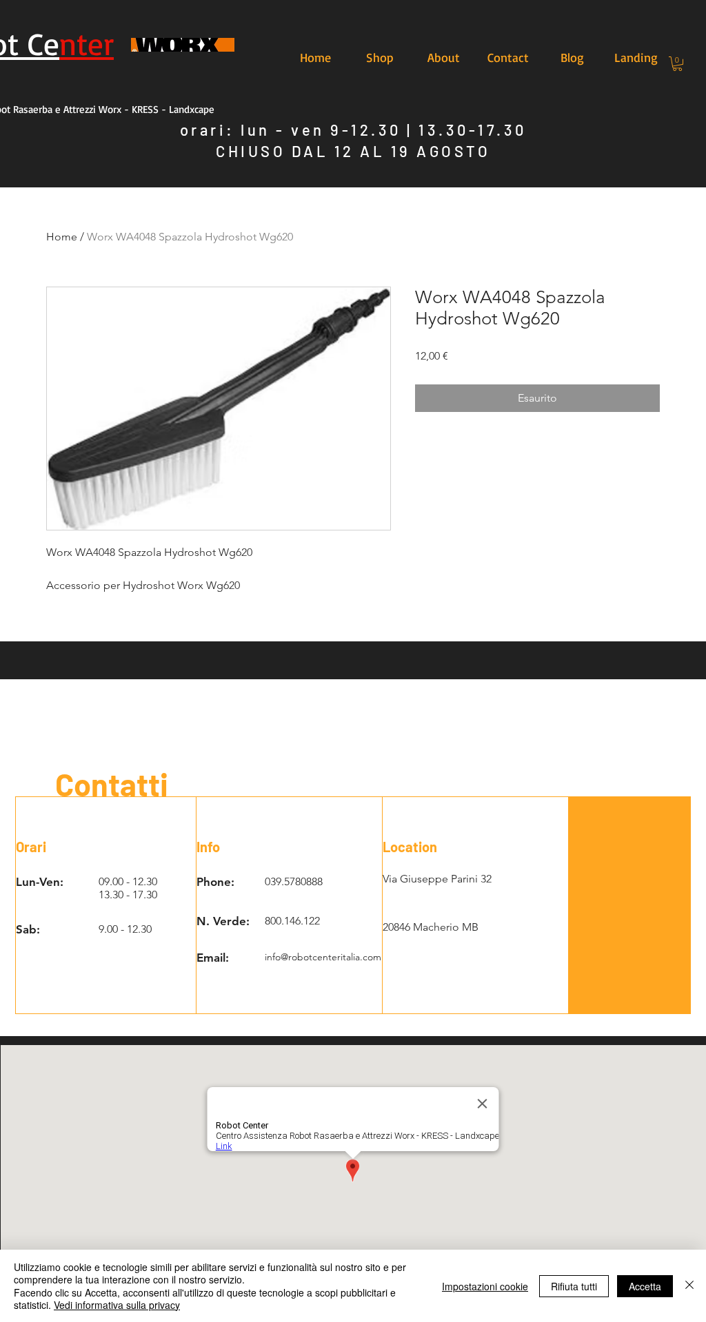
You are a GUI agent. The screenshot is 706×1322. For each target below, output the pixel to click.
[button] (677, 63)
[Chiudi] (689, 1286)
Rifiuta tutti (574, 1286)
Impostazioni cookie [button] (485, 1286)
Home (61, 236)
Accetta (645, 1286)
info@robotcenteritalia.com (323, 957)
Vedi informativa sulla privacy (117, 1305)
